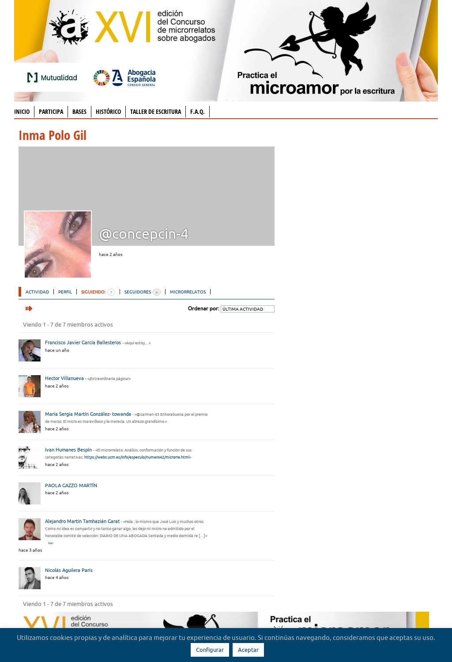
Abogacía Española (124, 77)
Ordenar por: (203, 308)
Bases (79, 111)
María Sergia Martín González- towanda (88, 414)
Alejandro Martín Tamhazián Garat (82, 521)
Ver (50, 543)
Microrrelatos (188, 291)
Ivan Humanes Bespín (68, 449)
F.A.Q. (197, 111)
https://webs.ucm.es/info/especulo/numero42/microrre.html (136, 457)
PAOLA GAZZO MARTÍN (71, 485)
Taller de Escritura (155, 111)
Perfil (65, 291)
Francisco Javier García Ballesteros (83, 342)
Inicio (22, 111)
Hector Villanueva (64, 378)
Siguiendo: (96, 291)
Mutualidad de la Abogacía (54, 77)
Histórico (108, 111)
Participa (51, 111)
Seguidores (141, 291)
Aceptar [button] (248, 650)
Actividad (37, 291)
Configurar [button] (210, 650)
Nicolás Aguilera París (69, 570)
